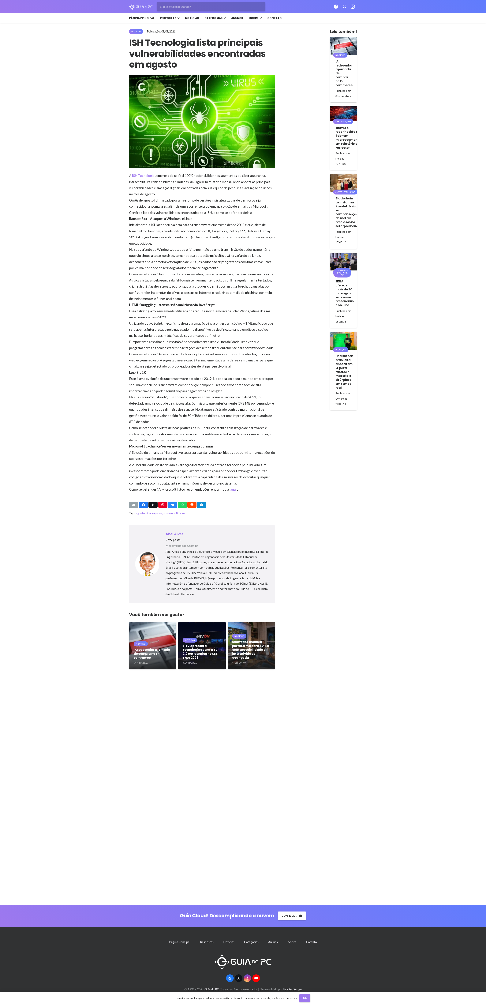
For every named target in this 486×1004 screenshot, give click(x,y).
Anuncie (273, 942)
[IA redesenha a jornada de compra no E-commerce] (343, 46)
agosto (140, 513)
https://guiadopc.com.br (182, 545)
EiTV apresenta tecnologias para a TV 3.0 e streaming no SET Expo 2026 (200, 652)
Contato (311, 942)
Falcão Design (292, 989)
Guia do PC (212, 989)
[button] (177, 18)
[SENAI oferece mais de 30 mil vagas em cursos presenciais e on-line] (343, 262)
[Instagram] (353, 6)
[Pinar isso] (162, 505)
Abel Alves (174, 534)
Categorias (251, 942)
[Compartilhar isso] (143, 505)
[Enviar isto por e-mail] (133, 505)
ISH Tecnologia (143, 175)
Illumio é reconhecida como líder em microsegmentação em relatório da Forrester (351, 138)
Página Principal (179, 942)
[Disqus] (202, 731)
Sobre (292, 942)
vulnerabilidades (175, 513)
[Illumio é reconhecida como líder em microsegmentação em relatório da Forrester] (343, 113)
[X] (344, 6)
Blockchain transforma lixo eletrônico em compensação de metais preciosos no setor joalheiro (346, 212)
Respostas (207, 942)
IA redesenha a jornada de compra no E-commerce (152, 653)
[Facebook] (336, 6)
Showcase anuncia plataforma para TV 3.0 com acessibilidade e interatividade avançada (250, 650)
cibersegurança (155, 513)
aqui (233, 489)
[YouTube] (256, 978)
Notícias (228, 942)
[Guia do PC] (141, 6)
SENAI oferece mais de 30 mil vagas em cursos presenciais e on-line (344, 293)
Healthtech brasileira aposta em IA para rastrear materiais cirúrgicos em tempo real (344, 372)
